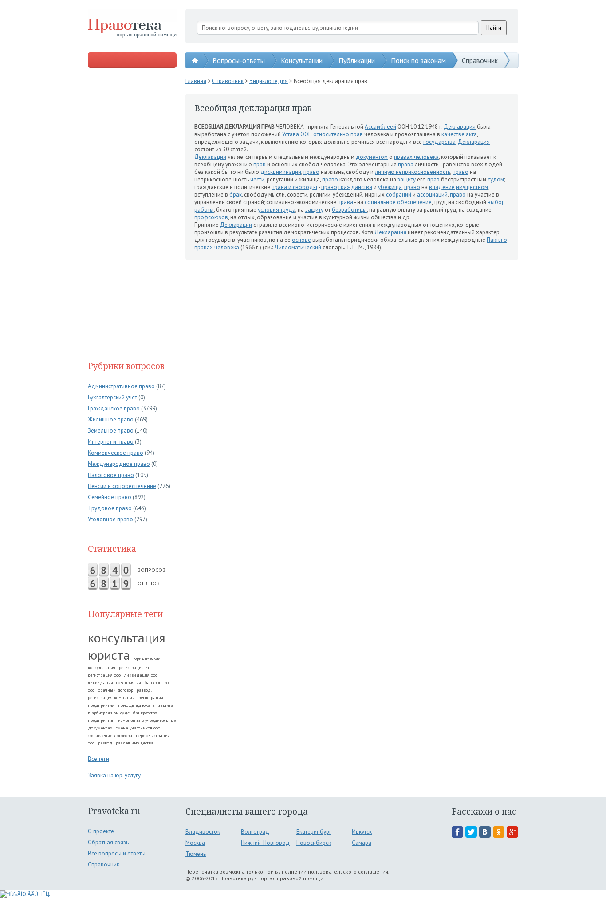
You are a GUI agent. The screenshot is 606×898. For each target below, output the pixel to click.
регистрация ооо (104, 675)
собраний (398, 194)
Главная (195, 81)
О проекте (101, 831)
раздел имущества (134, 743)
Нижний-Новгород (265, 843)
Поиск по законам (418, 60)
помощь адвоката (136, 705)
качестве (452, 134)
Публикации (356, 60)
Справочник (480, 60)
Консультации (302, 60)
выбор (496, 202)
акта (471, 134)
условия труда (276, 209)
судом (496, 179)
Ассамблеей (380, 126)
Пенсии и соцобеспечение (122, 486)
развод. (144, 690)
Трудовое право (110, 508)
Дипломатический (297, 247)
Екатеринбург (313, 831)
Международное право (119, 464)
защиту (406, 179)
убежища (390, 187)
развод (105, 743)
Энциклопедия (268, 81)
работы (204, 209)
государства (439, 142)
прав (259, 164)
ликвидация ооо (140, 675)
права (405, 164)
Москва (195, 843)
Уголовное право (110, 519)
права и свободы (294, 187)
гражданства (355, 187)
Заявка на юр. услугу (114, 775)
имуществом (472, 187)
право (311, 172)
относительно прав (338, 134)
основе (301, 240)
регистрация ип (134, 667)
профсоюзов (211, 217)
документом (372, 157)
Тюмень (195, 854)
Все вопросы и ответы (117, 853)
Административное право (121, 386)
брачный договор (115, 690)
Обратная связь (108, 842)
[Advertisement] (132, 210)
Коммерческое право (115, 453)
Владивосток (202, 831)
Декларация (460, 126)
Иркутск (362, 831)
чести (257, 179)
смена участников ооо (138, 728)
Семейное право (109, 497)
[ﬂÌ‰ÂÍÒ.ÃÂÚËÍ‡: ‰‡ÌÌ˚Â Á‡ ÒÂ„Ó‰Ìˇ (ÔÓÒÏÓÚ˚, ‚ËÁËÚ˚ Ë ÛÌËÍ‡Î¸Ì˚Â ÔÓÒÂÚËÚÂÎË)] (25, 894)
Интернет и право (111, 441)
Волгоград (255, 831)
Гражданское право (114, 408)
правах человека (416, 157)
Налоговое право (111, 475)
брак (235, 194)
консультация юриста (126, 646)
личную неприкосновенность (412, 172)
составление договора (110, 735)
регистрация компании (111, 698)
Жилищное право (111, 419)
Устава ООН (297, 134)
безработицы (349, 209)
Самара (361, 843)
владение (442, 187)
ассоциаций (432, 194)
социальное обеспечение (398, 202)
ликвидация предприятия (114, 682)
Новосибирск (313, 843)
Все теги (98, 759)
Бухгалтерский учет (112, 397)
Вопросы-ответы (238, 60)
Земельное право (111, 430)
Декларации (236, 224)
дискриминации (280, 172)
